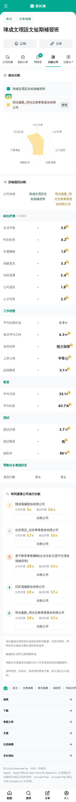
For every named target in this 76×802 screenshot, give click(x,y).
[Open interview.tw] (5, 688)
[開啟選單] (6, 6)
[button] (38, 699)
